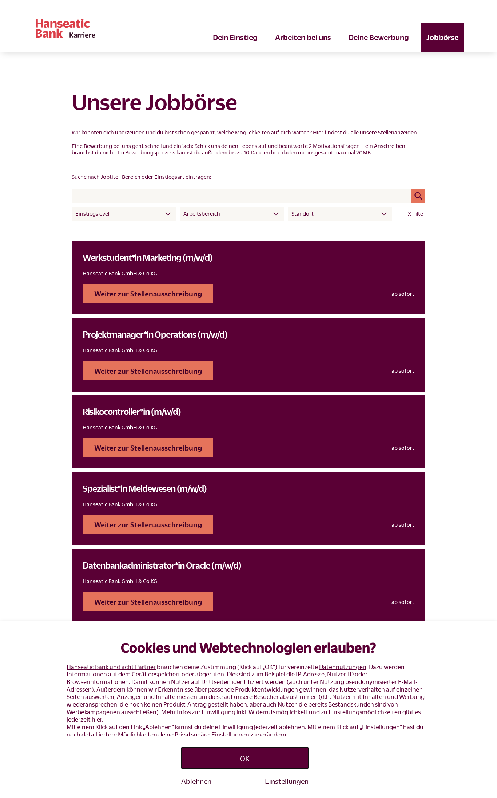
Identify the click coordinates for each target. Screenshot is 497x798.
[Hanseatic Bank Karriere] (142, 28)
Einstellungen (287, 781)
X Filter (416, 213)
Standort (302, 213)
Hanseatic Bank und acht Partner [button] (111, 666)
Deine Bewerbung (379, 37)
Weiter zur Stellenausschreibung (148, 294)
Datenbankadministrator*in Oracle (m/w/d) (162, 565)
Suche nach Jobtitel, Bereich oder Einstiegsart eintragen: (141, 177)
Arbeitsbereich (201, 213)
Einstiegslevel (92, 213)
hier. (97, 719)
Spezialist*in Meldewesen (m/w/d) (145, 488)
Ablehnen (196, 781)
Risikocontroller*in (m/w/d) (132, 411)
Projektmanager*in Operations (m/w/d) (155, 334)
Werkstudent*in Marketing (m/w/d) (147, 257)
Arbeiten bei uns (303, 37)
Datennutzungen (342, 666)
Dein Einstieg (235, 37)
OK (245, 758)
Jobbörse (442, 37)
